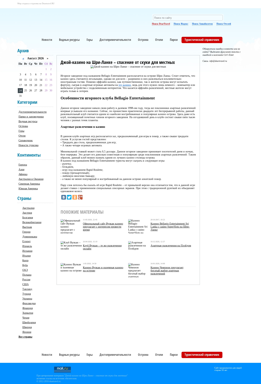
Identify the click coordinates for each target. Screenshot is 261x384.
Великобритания (31, 222)
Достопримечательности (115, 40)
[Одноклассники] (74, 197)
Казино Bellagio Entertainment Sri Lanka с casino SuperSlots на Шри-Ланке (170, 226)
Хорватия (27, 313)
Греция (26, 231)
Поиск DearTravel (161, 24)
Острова (143, 40)
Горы (90, 40)
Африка (23, 174)
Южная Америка (28, 188)
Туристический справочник (202, 40)
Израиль (27, 246)
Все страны (25, 336)
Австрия (27, 212)
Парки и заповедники (31, 116)
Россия (26, 279)
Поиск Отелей (223, 24)
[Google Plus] (80, 197)
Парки (174, 40)
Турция (26, 293)
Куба (25, 265)
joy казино (125, 85)
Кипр (25, 260)
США (25, 284)
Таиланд (27, 289)
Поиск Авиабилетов (202, 24)
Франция (27, 308)
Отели (159, 40)
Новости (47, 40)
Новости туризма (28, 145)
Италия (26, 255)
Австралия (28, 208)
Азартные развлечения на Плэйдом (171, 245)
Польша (26, 274)
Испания (27, 251)
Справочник (26, 140)
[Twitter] (69, 197)
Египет (26, 241)
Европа (23, 164)
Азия (21, 169)
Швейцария (29, 322)
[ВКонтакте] (63, 197)
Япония (26, 332)
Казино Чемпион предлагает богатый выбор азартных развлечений (167, 270)
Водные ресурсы (69, 40)
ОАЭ (25, 270)
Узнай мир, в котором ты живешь (51, 18)
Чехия (25, 317)
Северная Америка (29, 183)
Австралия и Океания (31, 179)
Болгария (27, 217)
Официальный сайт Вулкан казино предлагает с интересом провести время (103, 226)
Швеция (27, 327)
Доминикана (29, 236)
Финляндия (29, 303)
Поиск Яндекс (181, 24)
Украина (27, 298)
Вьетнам (27, 227)
